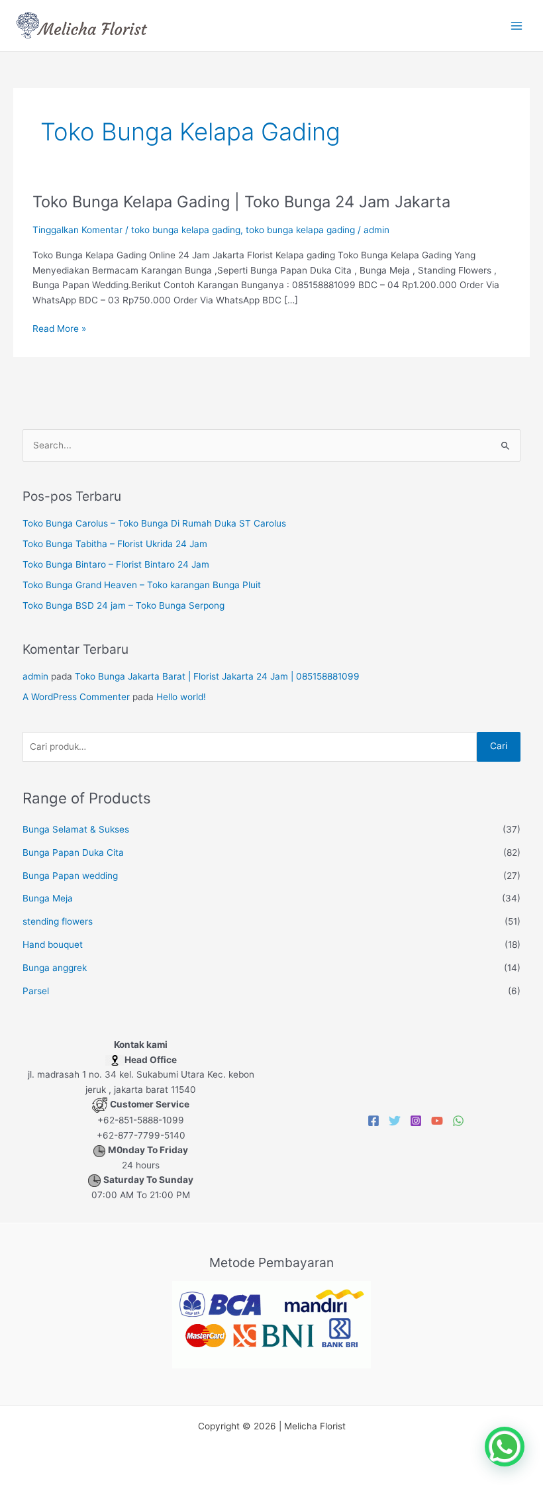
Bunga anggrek (55, 967)
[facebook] (373, 1120)
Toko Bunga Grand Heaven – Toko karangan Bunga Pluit (142, 585)
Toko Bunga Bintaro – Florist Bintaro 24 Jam (116, 564)
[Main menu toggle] (517, 25)
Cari (498, 746)
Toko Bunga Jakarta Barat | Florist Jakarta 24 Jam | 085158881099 (217, 676)
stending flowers (58, 921)
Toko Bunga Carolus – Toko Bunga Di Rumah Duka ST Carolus (154, 523)
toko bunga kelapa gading (185, 230)
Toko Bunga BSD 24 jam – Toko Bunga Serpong (123, 605)
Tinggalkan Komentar (77, 230)
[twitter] (394, 1120)
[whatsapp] (458, 1120)
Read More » (59, 328)
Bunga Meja (48, 898)
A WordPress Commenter (76, 696)
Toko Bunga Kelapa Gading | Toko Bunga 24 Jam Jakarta (241, 201)
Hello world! (181, 696)
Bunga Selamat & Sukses (76, 829)
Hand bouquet (53, 944)
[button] (504, 1446)
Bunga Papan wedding (70, 875)
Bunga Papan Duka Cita (73, 852)
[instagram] (415, 1120)
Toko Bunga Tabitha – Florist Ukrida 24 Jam (115, 543)
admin (35, 676)
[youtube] (437, 1120)
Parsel (36, 991)
